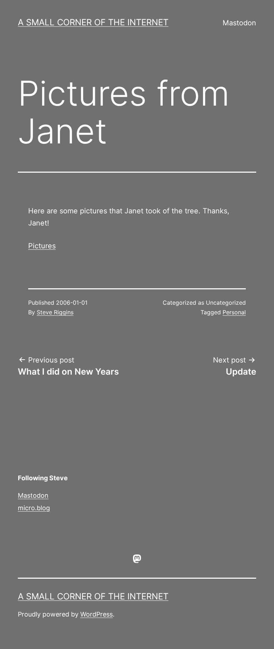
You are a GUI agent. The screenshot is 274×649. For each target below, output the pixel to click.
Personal (234, 312)
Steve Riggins (55, 312)
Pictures (42, 246)
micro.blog (34, 508)
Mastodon (239, 23)
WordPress (96, 614)
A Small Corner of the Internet (93, 22)
